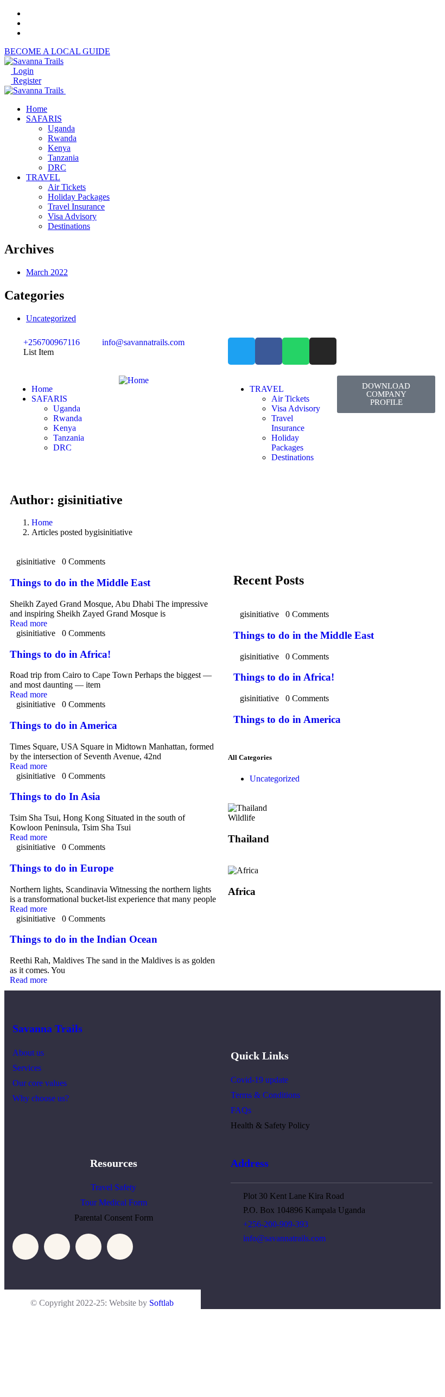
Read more (28, 623)
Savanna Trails (47, 1028)
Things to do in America (65, 725)
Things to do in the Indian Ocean (85, 939)
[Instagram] (322, 351)
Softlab (161, 1302)
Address (250, 1163)
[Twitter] (241, 351)
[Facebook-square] (57, 1247)
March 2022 (47, 272)
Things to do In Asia (56, 796)
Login (22, 70)
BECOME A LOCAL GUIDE (57, 51)
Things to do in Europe (63, 868)
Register (26, 80)
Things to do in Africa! (61, 654)
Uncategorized (51, 318)
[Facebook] (268, 351)
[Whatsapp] (295, 351)
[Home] (134, 380)
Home (42, 522)
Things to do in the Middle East (81, 582)
